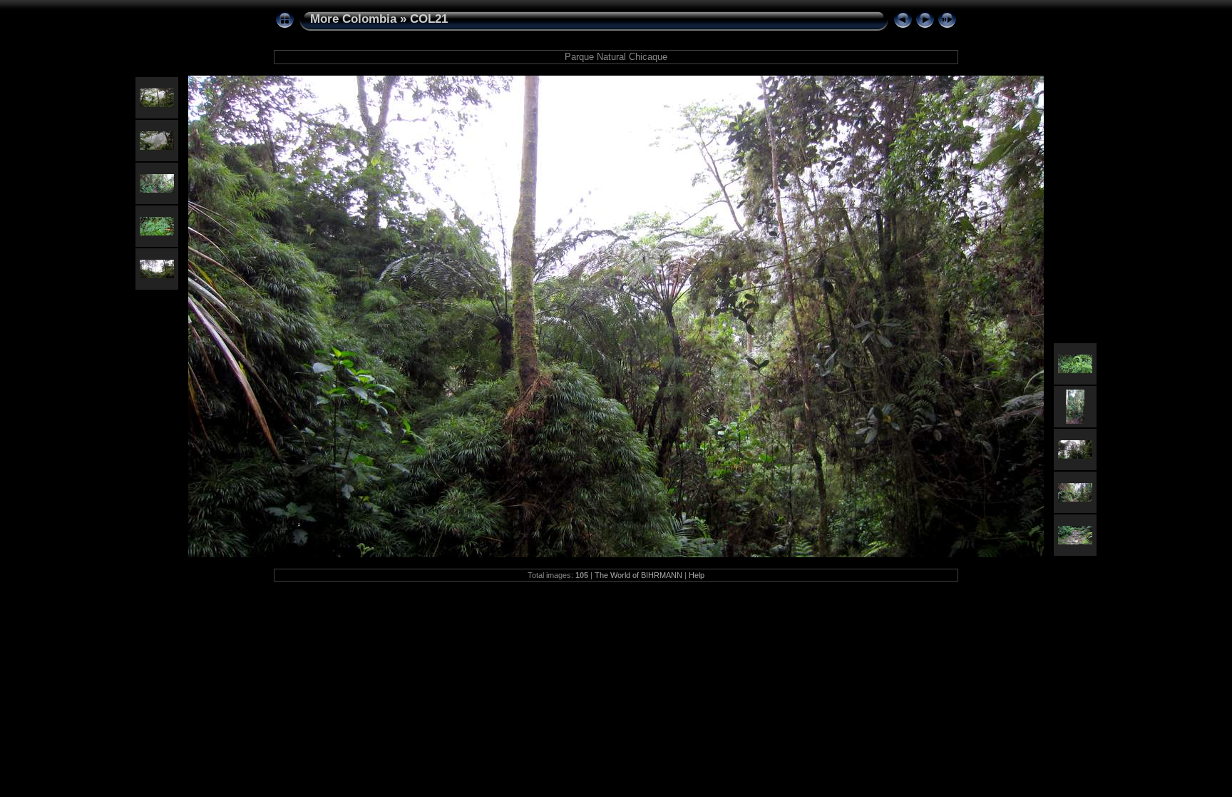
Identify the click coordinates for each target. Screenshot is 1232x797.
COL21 (429, 19)
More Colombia (353, 19)
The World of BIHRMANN (638, 575)
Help (696, 575)
